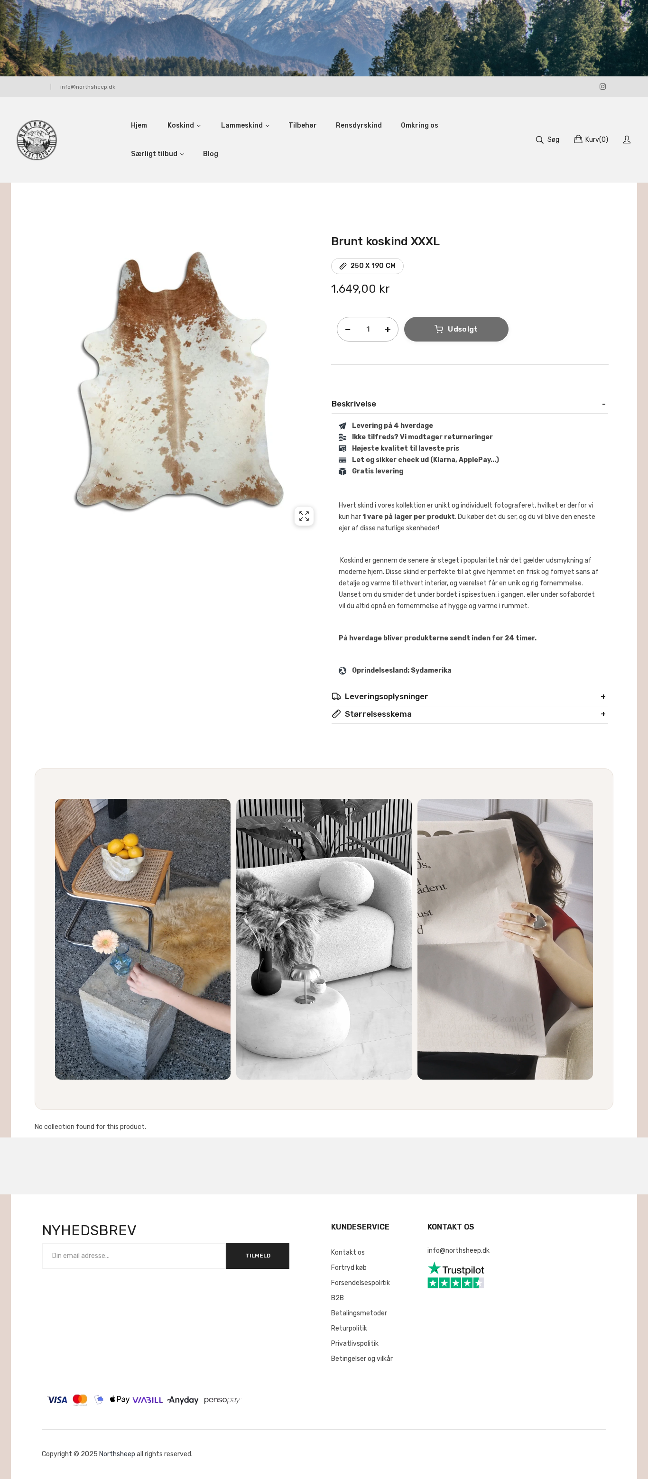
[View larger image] (304, 516)
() (596, 140)
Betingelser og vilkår (362, 1359)
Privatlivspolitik (355, 1344)
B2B (337, 1298)
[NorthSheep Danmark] (37, 140)
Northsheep (117, 1454)
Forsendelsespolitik (360, 1283)
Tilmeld (257, 1255)
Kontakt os (348, 1252)
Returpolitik (349, 1328)
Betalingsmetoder (359, 1313)
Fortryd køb (349, 1268)
